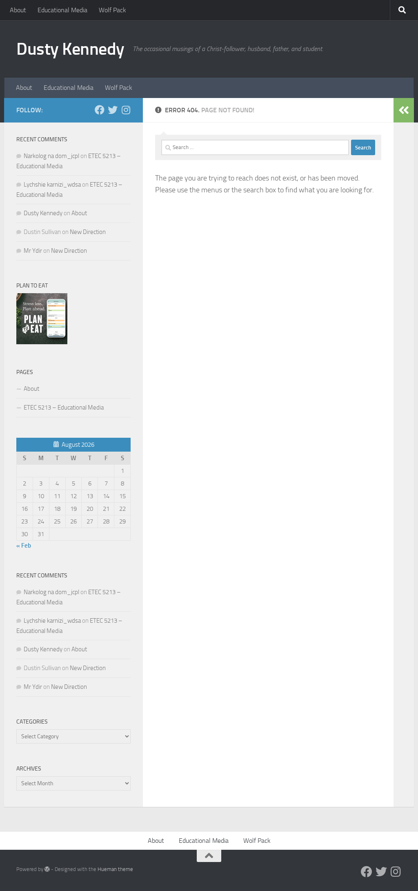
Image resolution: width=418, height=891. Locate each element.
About (18, 10)
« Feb (23, 545)
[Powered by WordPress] (47, 869)
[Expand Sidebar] (404, 110)
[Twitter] (113, 110)
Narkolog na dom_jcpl (51, 156)
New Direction (88, 232)
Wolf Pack (112, 10)
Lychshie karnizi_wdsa (52, 184)
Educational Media (62, 10)
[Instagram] (126, 110)
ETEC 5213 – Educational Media (64, 407)
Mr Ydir (33, 250)
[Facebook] (99, 110)
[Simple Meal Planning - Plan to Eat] (41, 342)
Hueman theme (115, 869)
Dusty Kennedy (70, 49)
